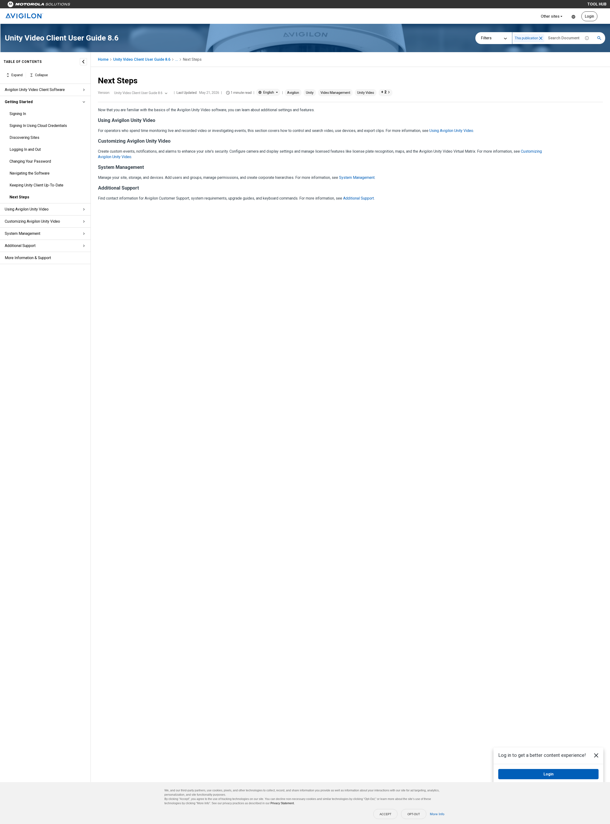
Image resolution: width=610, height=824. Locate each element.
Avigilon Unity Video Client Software (35, 89)
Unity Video (365, 93)
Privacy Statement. (282, 803)
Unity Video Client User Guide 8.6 (141, 59)
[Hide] (83, 61)
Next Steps (19, 197)
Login (589, 16)
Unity (310, 93)
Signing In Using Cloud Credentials (38, 125)
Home (103, 59)
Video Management (335, 93)
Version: (104, 93)
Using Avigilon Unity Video (27, 209)
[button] (541, 38)
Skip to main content (91, 5)
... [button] (176, 59)
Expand (17, 75)
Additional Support (20, 245)
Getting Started (19, 102)
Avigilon (293, 93)
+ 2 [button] (383, 92)
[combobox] (140, 92)
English (573, 16)
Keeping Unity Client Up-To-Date (36, 185)
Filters (486, 38)
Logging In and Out (25, 149)
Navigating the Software (30, 173)
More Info (437, 814)
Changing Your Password (30, 161)
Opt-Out (413, 814)
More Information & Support (28, 258)
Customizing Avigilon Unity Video (32, 221)
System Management (22, 233)
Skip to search (125, 5)
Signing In (18, 113)
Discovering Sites (24, 137)
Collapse (41, 75)
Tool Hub (596, 4)
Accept (385, 814)
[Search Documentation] (599, 38)
